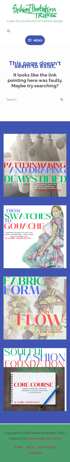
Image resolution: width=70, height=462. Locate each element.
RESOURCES (48, 447)
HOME (18, 447)
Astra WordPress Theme (44, 438)
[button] (35, 31)
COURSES (35, 453)
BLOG (31, 447)
